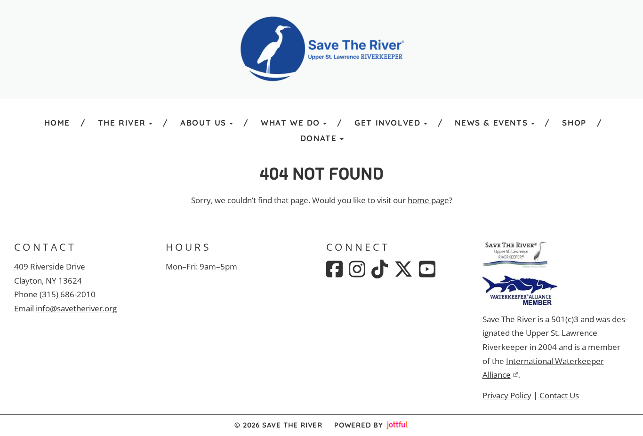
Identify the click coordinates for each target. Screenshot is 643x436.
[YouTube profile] (427, 269)
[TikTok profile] (379, 269)
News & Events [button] (491, 122)
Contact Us (559, 395)
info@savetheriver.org (76, 308)
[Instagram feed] (357, 269)
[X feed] (403, 269)
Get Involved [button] (387, 122)
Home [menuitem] (57, 122)
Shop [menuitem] (574, 122)
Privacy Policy (506, 395)
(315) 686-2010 (68, 294)
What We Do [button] (290, 122)
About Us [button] (203, 122)
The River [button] (122, 122)
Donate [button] (318, 138)
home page (428, 200)
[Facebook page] (334, 269)
